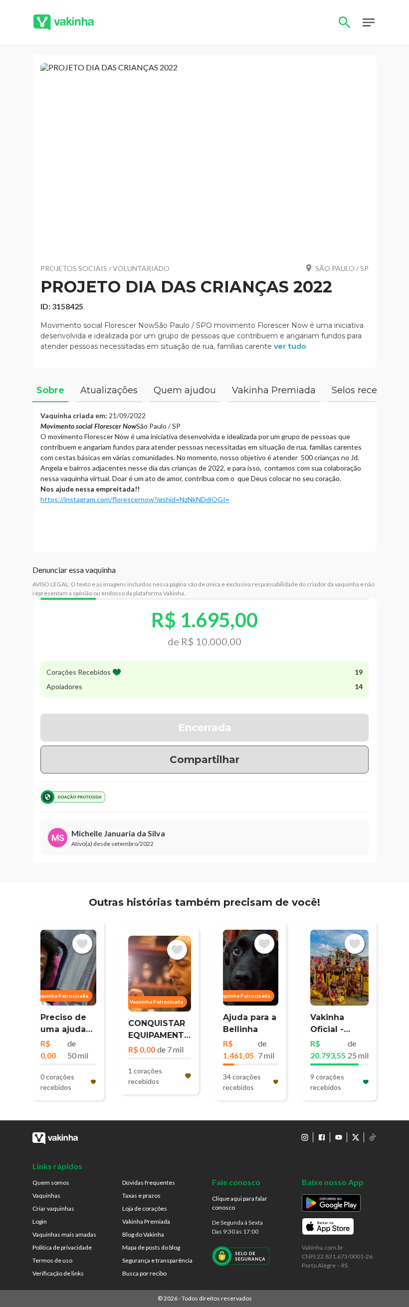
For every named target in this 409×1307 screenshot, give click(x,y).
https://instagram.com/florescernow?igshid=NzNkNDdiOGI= (134, 499)
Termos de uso (52, 1260)
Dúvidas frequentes (148, 1182)
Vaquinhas (46, 1195)
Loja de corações (144, 1208)
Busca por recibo (144, 1273)
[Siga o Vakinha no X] (356, 1137)
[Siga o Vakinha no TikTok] (373, 1137)
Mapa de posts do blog (151, 1247)
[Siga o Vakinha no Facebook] (322, 1137)
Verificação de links (58, 1273)
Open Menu (369, 22)
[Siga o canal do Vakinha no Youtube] (339, 1137)
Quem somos (50, 1182)
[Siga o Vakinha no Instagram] (305, 1137)
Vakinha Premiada (146, 1221)
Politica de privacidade (62, 1247)
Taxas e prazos (141, 1195)
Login (39, 1221)
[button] (204, 159)
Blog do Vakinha (143, 1234)
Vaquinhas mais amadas (64, 1234)
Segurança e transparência (157, 1260)
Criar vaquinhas (53, 1208)
